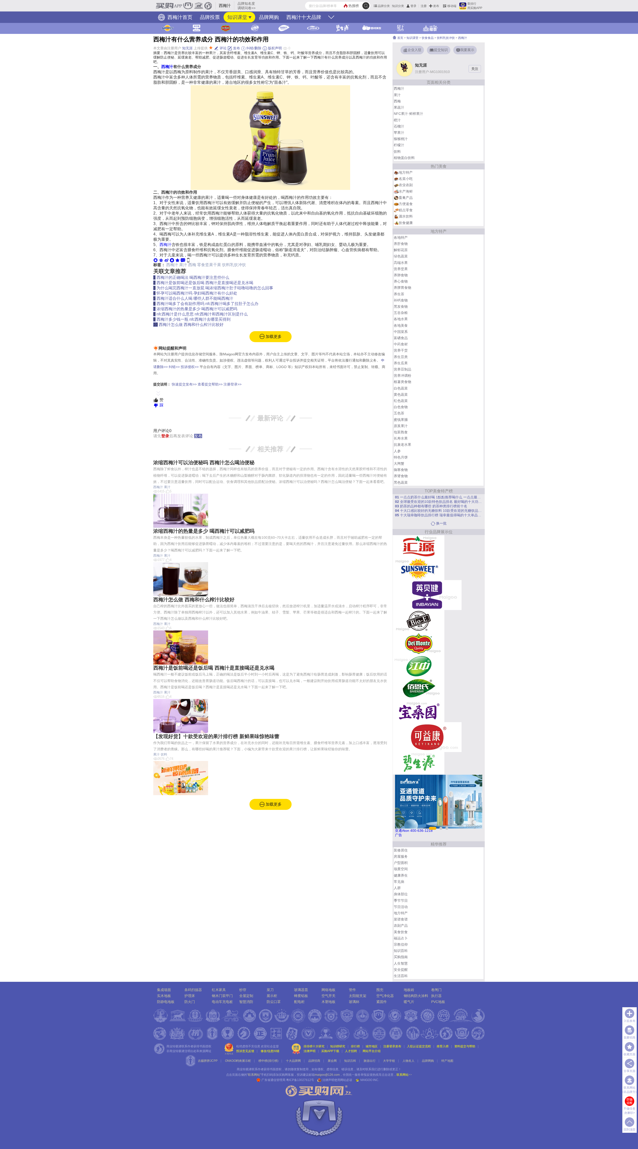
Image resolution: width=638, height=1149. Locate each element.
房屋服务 (401, 856)
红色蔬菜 (401, 401)
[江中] (418, 666)
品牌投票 (210, 17)
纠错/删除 (253, 48)
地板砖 (409, 990)
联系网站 (404, 1074)
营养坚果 (401, 269)
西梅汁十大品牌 (303, 17)
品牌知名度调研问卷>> (246, 5)
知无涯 (187, 48)
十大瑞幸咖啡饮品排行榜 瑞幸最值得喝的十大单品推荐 (438, 515)
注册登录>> (232, 384)
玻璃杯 (354, 1002)
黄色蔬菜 (401, 394)
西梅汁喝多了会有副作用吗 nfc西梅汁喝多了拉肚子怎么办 (207, 304)
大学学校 (389, 1061)
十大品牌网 (293, 1061)
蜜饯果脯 (401, 420)
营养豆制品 (402, 369)
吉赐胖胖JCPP (208, 1061)
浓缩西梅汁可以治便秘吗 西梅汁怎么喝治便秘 (203, 462)
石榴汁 (399, 126)
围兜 (379, 990)
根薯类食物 (402, 382)
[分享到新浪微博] (166, 260)
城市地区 (372, 1046)
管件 (352, 990)
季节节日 (401, 901)
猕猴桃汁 (401, 139)
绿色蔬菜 (401, 256)
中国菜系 (401, 332)
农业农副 (406, 185)
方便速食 (406, 204)
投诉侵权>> (190, 367)
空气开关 (328, 996)
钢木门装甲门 (222, 996)
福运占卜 (401, 938)
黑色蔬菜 (401, 482)
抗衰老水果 (402, 445)
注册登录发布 (392, 1046)
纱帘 (242, 990)
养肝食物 (401, 244)
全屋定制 (246, 996)
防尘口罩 (274, 1002)
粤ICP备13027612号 (300, 1080)
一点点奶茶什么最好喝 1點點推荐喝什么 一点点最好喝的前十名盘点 (438, 497)
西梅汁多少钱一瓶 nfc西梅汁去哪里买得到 (194, 319)
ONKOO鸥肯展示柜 (238, 1061)
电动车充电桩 (222, 1002)
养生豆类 (401, 357)
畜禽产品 (406, 198)
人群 (397, 888)
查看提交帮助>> (210, 384)
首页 (400, 38)
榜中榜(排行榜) (268, 1061)
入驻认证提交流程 (419, 1046)
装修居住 (401, 850)
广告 (398, 835)
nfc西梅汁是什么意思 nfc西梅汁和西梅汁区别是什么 (202, 314)
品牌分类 (384, 6)
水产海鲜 (406, 191)
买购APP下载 (330, 1051)
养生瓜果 (401, 363)
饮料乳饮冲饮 (234, 265)
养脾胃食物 (402, 288)
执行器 (436, 996)
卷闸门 (436, 990)
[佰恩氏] (418, 688)
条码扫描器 (193, 990)
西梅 (192, 265)
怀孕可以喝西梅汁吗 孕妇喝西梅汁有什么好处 (197, 293)
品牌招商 (314, 1061)
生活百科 (401, 976)
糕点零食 (406, 210)
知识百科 (401, 951)
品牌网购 (269, 17)
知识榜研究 (337, 1046)
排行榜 (355, 1046)
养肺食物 (401, 275)
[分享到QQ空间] (161, 260)
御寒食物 (401, 470)
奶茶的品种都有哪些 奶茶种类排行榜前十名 (431, 506)
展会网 (332, 1061)
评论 (223, 48)
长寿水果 (401, 438)
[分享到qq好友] (172, 260)
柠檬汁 (399, 145)
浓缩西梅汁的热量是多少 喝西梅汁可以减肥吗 (197, 309)
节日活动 (401, 907)
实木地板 (164, 996)
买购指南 (401, 957)
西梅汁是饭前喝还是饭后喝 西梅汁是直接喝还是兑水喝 (205, 283)
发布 (436, 6)
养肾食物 (401, 476)
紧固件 (381, 1002)
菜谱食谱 (401, 919)
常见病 (399, 882)
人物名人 (408, 1061)
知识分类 (398, 6)
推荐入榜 (443, 1046)
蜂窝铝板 (301, 996)
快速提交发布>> (184, 384)
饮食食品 (428, 38)
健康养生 (401, 875)
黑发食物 (401, 306)
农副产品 (401, 925)
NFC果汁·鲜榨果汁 (408, 114)
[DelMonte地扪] (418, 643)
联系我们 (371, 1069)
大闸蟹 (399, 463)
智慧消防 (246, 1002)
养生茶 (399, 294)
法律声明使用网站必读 (337, 1080)
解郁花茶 (401, 250)
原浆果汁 (401, 426)
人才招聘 (351, 1051)
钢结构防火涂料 (416, 996)
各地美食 (401, 325)
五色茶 (399, 413)
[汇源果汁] (418, 546)
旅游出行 (370, 1061)
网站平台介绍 (372, 1051)
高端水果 (401, 263)
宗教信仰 (401, 944)
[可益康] (427, 737)
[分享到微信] (155, 260)
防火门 (189, 1002)
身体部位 (401, 894)
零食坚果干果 (209, 265)
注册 (424, 6)
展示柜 (272, 996)
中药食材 (401, 344)
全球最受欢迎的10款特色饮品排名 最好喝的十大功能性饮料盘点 (438, 502)
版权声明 (274, 48)
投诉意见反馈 (245, 1051)
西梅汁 (167, 67)
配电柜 (299, 1002)
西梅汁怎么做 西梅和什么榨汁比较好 (191, 324)
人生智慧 (401, 963)
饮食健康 (406, 223)
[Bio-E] (418, 621)
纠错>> (174, 367)
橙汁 (397, 120)
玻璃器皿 (301, 990)
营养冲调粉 (402, 376)
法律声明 (310, 1051)
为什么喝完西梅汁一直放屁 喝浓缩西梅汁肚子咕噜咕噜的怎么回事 (215, 288)
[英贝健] (427, 595)
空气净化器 (385, 996)
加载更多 (273, 336)
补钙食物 (401, 300)
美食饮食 (401, 932)
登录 (413, 6)
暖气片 (409, 1002)
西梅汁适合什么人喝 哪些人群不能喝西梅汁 (195, 298)
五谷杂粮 (401, 313)
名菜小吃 (406, 179)
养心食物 (401, 281)
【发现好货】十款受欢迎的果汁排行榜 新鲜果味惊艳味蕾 (216, 736)
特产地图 (447, 1061)
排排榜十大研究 (314, 1046)
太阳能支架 (357, 996)
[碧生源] (418, 763)
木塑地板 (328, 1002)
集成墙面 (164, 990)
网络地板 (328, 990)
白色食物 (401, 407)
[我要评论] (183, 260)
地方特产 (406, 172)
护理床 (189, 996)
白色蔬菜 (401, 388)
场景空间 (401, 869)
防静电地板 (165, 1002)
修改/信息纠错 (270, 1051)
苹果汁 (399, 133)
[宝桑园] (418, 711)
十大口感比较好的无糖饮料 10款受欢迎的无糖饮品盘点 (438, 511)
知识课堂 (237, 17)
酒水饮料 (406, 216)
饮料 (164, 754)
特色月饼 (401, 457)
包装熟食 (401, 432)
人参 (397, 451)
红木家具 (219, 990)
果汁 (183, 265)
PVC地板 (438, 1002)
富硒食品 (401, 338)
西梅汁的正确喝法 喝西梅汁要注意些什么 (193, 277)
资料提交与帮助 (464, 1046)
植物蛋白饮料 (404, 158)
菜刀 (270, 990)
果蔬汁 (399, 107)
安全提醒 (401, 970)
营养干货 (401, 350)
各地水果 (401, 319)
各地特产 (401, 237)
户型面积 (401, 863)
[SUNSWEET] (418, 569)
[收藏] (177, 260)
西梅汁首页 (179, 17)
